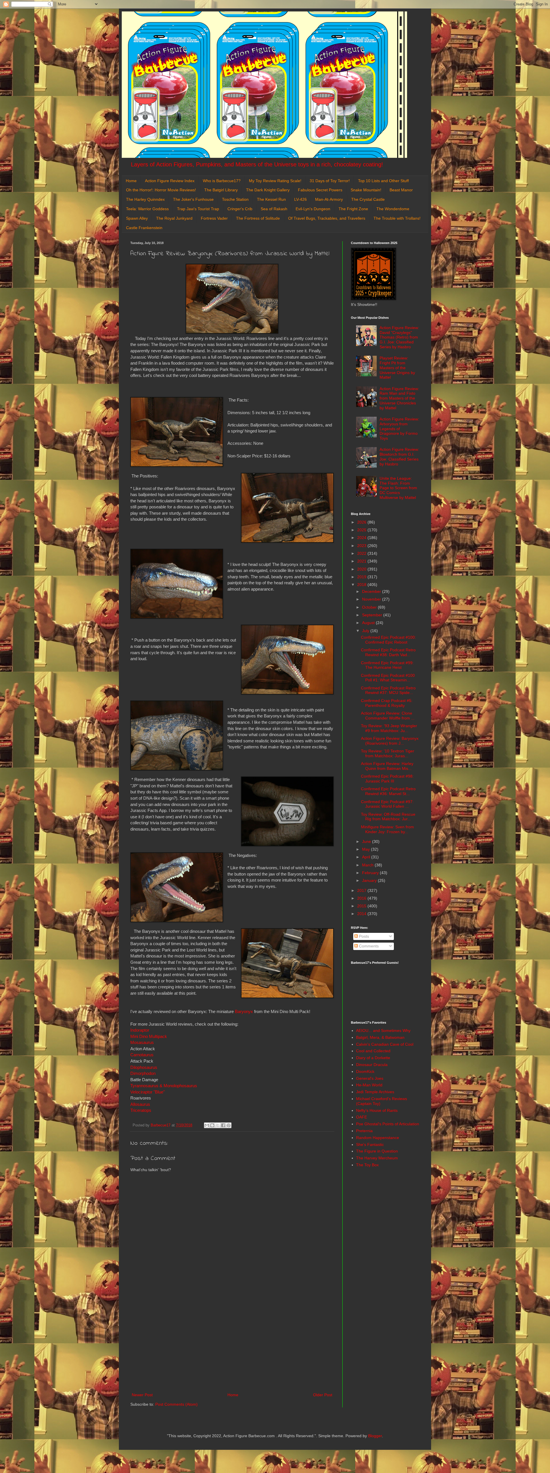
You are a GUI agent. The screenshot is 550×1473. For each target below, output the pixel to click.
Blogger (375, 1435)
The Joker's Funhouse (193, 199)
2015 (362, 906)
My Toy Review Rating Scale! (275, 180)
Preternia (364, 1130)
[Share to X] (218, 1125)
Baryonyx (244, 1011)
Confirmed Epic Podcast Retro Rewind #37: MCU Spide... (388, 690)
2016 (362, 898)
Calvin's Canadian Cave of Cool (384, 1044)
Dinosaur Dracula (372, 1064)
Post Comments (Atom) (176, 1404)
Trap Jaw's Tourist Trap (198, 209)
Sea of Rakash (274, 209)
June (367, 841)
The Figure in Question (377, 1151)
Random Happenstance (377, 1137)
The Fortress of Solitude (258, 218)
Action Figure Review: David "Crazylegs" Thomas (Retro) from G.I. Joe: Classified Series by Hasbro (399, 337)
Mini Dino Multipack (148, 1036)
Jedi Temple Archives (375, 1091)
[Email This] (207, 1125)
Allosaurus (140, 1104)
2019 (362, 577)
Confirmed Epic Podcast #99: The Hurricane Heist (387, 665)
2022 (362, 553)
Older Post (322, 1395)
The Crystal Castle (368, 199)
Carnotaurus (142, 1054)
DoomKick (365, 1071)
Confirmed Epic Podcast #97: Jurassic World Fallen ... (387, 804)
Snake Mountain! (366, 190)
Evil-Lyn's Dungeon (313, 209)
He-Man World (369, 1085)
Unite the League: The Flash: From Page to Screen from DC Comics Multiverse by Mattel (398, 488)
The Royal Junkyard (174, 218)
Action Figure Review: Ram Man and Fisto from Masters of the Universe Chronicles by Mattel (399, 398)
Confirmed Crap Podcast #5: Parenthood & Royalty (386, 703)
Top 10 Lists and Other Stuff (383, 180)
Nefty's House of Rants (377, 1110)
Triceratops (140, 1110)
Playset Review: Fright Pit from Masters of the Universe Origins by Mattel (397, 367)
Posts (363, 936)
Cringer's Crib (239, 209)
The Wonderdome (392, 209)
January (370, 880)
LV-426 (300, 199)
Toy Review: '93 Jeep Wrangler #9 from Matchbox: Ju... (389, 728)
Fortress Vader (214, 218)
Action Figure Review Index (170, 180)
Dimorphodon (143, 1073)
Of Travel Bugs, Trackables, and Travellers (326, 218)
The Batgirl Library (221, 190)
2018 (362, 584)
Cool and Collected (373, 1051)
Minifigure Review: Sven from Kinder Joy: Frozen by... (387, 829)
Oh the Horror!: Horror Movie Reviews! (161, 190)
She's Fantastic (370, 1144)
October (370, 607)
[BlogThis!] (212, 1125)
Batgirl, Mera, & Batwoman (380, 1037)
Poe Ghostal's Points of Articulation (387, 1124)
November (372, 599)
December (372, 591)
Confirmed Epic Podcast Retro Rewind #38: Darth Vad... (388, 652)
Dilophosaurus (143, 1067)
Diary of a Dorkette (373, 1057)
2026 (362, 522)
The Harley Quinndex (145, 199)
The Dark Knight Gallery (268, 190)
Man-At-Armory (329, 199)
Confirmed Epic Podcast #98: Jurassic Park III (387, 778)
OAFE (361, 1117)
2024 (362, 537)
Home (131, 180)
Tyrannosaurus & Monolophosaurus (163, 1085)
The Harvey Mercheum (377, 1158)
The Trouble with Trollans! (397, 218)
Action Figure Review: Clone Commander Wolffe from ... (388, 715)
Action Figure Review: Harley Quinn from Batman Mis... (387, 766)
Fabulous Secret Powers (320, 190)
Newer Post (142, 1395)
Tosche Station (235, 199)
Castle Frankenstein (144, 227)
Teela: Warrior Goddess (147, 209)
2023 (362, 545)
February (371, 872)
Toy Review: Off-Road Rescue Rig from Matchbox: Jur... (388, 816)
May (366, 849)
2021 (362, 561)
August (369, 622)
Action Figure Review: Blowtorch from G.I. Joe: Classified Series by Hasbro (399, 456)
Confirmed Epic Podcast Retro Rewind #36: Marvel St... (388, 791)
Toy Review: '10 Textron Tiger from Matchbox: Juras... (387, 753)
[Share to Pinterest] (228, 1125)
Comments (368, 946)
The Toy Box (367, 1165)
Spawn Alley (137, 218)
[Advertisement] (232, 1344)
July (366, 630)
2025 (362, 530)
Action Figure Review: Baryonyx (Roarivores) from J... (390, 741)
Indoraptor (139, 1030)
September (372, 615)
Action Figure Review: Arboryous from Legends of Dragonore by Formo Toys (399, 428)
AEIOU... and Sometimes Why (383, 1030)
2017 (362, 890)
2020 (362, 569)
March (368, 865)
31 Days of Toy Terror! (330, 180)
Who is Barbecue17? (222, 180)
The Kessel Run (271, 199)
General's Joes (369, 1078)
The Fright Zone (353, 209)
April (366, 857)
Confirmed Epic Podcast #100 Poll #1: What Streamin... (388, 678)
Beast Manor (401, 190)
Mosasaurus (142, 1042)
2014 (362, 913)
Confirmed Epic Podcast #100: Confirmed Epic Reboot (388, 639)
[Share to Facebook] (223, 1125)
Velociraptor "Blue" (147, 1091)
